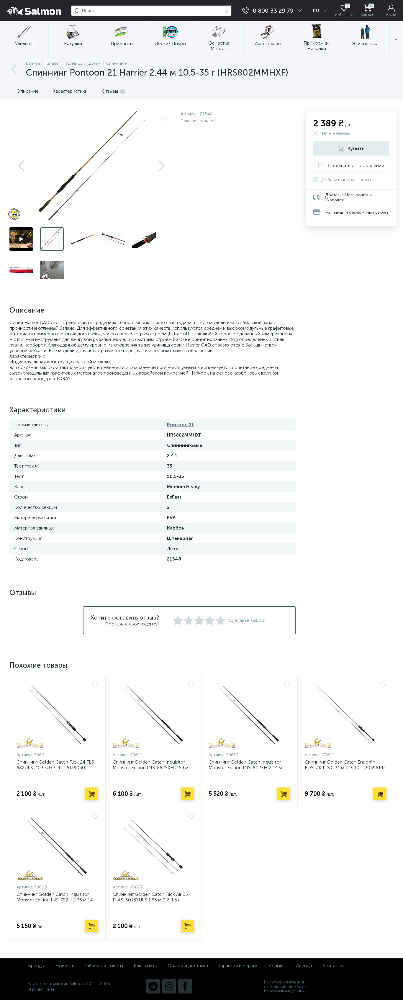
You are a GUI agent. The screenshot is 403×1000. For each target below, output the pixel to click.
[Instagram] (169, 986)
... (396, 38)
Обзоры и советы (104, 965)
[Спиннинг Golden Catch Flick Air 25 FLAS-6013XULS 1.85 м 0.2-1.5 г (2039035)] (153, 847)
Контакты (332, 965)
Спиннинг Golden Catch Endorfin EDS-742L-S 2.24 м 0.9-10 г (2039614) (345, 764)
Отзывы (277, 965)
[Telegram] (153, 986)
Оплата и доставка (188, 965)
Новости (65, 965)
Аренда (304, 965)
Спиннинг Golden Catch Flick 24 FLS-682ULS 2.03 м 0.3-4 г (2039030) (56, 764)
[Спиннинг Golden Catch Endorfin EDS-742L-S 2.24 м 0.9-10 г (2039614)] (346, 715)
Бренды (36, 965)
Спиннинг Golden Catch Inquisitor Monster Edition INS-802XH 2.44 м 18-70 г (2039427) (245, 767)
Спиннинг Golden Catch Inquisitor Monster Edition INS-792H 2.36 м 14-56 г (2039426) (56, 899)
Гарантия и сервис (238, 965)
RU (316, 11)
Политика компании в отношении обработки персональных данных (286, 986)
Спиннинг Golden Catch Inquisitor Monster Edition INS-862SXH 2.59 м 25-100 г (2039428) (151, 767)
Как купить (145, 965)
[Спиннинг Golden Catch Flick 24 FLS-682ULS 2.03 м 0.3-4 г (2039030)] (57, 715)
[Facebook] (185, 986)
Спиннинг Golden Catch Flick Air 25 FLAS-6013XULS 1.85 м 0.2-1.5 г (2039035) (150, 899)
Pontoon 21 (180, 424)
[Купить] (91, 793)
